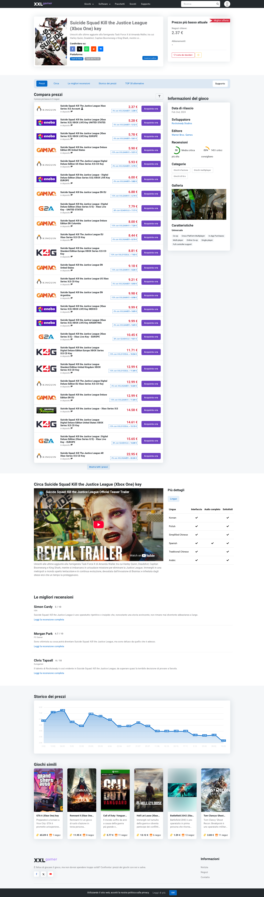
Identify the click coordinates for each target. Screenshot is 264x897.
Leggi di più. (159, 892)
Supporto (145, 4)
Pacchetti (120, 4)
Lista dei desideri (184, 55)
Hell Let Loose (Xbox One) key (147, 815)
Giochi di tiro (180, 176)
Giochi (87, 4)
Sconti (133, 4)
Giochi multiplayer (202, 170)
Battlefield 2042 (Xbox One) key (181, 815)
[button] (227, 4)
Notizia (204, 867)
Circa (56, 83)
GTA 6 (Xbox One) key (47, 815)
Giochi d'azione (181, 170)
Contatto (205, 877)
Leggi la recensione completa (49, 619)
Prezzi (42, 83)
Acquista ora (151, 108)
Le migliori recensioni (79, 83)
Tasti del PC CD (92, 58)
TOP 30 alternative (134, 83)
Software (103, 4)
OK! (173, 892)
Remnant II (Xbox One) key (81, 815)
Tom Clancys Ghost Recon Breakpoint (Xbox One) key (214, 815)
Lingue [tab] (173, 498)
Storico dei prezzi (107, 83)
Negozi (204, 872)
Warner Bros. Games (182, 134)
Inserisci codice (150, 58)
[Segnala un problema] (198, 55)
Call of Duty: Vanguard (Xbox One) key (114, 815)
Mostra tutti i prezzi (98, 467)
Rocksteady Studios (182, 123)
